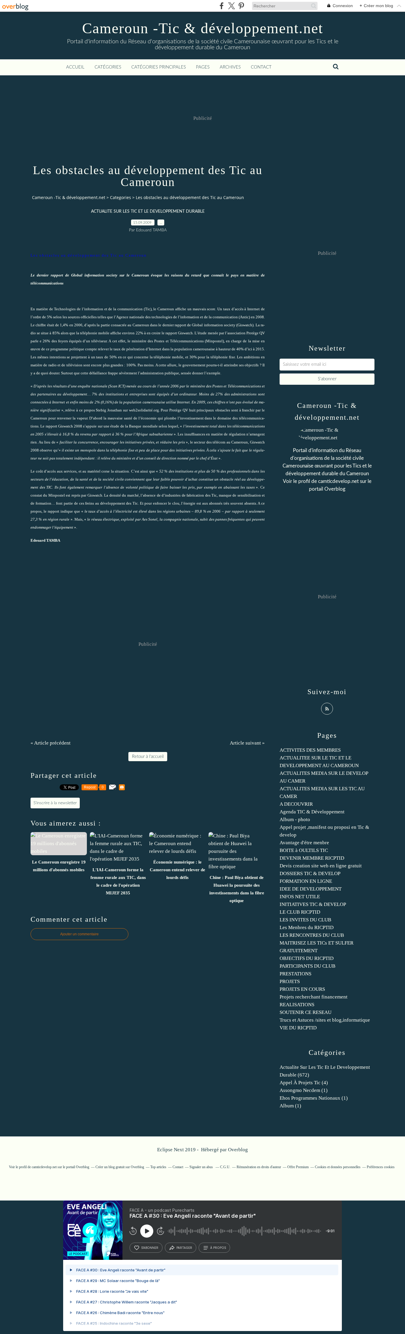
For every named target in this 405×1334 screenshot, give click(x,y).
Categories (120, 197)
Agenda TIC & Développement (312, 812)
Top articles (158, 1167)
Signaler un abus (201, 1167)
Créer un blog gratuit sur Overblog (119, 1167)
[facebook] (221, 5)
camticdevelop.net (338, 481)
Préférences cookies (381, 1167)
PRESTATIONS (295, 974)
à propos (218, 1247)
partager (184, 1247)
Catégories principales (158, 67)
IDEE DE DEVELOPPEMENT (311, 889)
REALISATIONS (297, 1004)
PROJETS (290, 981)
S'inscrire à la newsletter (55, 803)
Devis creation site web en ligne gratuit (321, 866)
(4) (304, 1082)
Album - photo (295, 819)
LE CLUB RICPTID (300, 912)
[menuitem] (75, 67)
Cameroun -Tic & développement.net (202, 28)
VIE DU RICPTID (298, 1028)
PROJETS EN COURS (302, 989)
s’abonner (149, 1247)
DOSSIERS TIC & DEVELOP (310, 873)
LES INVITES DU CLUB (305, 920)
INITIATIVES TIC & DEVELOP (313, 904)
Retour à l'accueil (148, 756)
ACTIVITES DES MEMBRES (310, 750)
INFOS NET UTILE (300, 896)
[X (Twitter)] (231, 5)
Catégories (108, 67)
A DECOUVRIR (296, 804)
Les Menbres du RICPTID (307, 927)
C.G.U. (225, 1167)
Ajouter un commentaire (79, 934)
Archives (230, 67)
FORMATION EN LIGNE (306, 881)
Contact (261, 67)
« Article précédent (51, 743)
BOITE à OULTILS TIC (304, 850)
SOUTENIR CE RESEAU (305, 1012)
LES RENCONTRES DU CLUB (312, 935)
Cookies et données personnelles (338, 1167)
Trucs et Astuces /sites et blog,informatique (325, 1020)
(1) (304, 1090)
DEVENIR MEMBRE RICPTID (312, 858)
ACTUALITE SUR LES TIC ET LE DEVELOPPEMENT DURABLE (148, 211)
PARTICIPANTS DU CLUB (307, 966)
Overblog (238, 1149)
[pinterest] (241, 5)
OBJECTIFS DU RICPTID (307, 958)
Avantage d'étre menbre (304, 842)
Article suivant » (247, 743)
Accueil (75, 67)
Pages (203, 67)
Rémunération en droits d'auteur (259, 1167)
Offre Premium (298, 1167)
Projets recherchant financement (313, 997)
